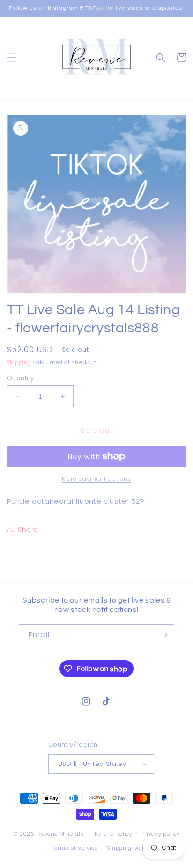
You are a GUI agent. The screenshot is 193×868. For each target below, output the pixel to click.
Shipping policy (128, 848)
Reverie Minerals (60, 833)
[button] (11, 57)
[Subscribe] (163, 635)
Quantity (20, 378)
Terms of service (75, 848)
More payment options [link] (96, 479)
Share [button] (28, 529)
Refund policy (114, 834)
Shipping (19, 362)
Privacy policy (160, 834)
